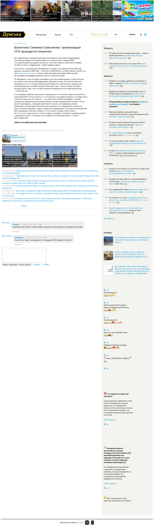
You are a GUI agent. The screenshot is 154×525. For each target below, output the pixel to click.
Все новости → (110, 218)
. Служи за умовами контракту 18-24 (125, 134)
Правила (36, 264)
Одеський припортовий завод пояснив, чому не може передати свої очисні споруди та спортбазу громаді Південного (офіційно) (15, 161)
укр (115, 34)
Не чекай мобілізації (117, 133)
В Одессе (113, 150)
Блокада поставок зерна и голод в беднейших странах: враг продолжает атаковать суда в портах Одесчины (106, 18)
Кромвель (19, 237)
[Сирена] (6, 223)
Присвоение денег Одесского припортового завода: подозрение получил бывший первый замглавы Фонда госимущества (50, 177)
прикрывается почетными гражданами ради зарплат (127, 95)
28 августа (108, 76)
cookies (80, 522)
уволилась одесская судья (119, 116)
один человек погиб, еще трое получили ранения (127, 64)
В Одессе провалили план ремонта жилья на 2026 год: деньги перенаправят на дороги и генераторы (76, 18)
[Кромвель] (7, 236)
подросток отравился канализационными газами (121, 172)
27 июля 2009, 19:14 (29, 224)
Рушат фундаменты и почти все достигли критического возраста (126, 209)
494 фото (23, 141)
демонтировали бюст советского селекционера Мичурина (128, 190)
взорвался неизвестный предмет (128, 103)
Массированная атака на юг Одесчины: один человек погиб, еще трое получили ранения (15, 18)
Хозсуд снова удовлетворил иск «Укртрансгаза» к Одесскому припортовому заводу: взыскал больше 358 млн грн (50, 187)
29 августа (108, 48)
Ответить (16, 231)
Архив (58, 35)
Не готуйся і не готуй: (118, 197)
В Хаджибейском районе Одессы (124, 102)
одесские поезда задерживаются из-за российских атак (127, 142)
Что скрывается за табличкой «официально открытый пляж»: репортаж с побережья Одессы (133, 239)
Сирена (15, 224)
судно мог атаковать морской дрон (126, 126)
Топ (71, 35)
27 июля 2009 (18, 43)
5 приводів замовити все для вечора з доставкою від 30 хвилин (128, 198)
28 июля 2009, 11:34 (33, 237)
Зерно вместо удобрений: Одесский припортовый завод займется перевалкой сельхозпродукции (56, 191)
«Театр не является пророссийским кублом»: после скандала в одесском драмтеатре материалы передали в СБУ (131, 254)
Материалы (41, 35)
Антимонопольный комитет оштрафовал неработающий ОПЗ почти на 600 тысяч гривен (39, 163)
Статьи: (108, 232)
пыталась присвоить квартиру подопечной (128, 84)
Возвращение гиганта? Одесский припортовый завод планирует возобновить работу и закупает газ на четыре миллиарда (50, 172)
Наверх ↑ (24, 206)
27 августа (108, 164)
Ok (87, 522)
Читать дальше (110, 419)
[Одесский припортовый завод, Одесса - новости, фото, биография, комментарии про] (6, 142)
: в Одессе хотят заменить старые (125, 211)
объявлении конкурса (27, 73)
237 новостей (15, 141)
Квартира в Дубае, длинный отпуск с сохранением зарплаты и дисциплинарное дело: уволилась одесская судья (44, 17)
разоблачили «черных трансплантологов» (125, 56)
